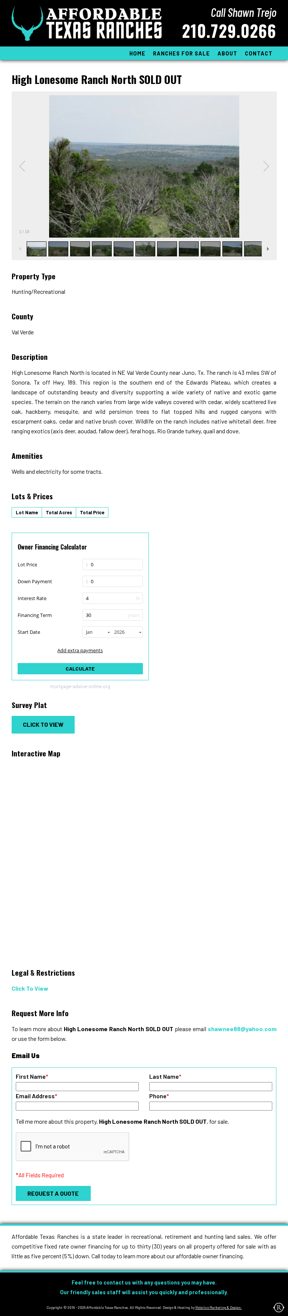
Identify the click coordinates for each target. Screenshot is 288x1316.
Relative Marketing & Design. (218, 1307)
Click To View (43, 724)
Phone (159, 1095)
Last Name (165, 1076)
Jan (89, 632)
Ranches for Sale (181, 53)
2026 (119, 632)
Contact (259, 53)
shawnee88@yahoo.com (242, 1028)
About (227, 53)
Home (137, 53)
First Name (32, 1076)
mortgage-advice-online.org (80, 686)
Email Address (36, 1095)
